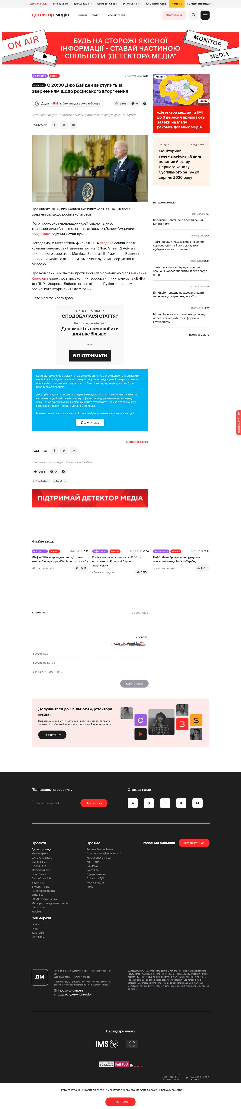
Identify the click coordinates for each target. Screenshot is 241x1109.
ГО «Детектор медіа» (199, 3)
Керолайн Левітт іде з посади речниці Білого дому (179, 222)
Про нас (93, 843)
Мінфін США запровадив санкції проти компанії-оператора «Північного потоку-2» (60, 559)
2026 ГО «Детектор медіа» (75, 994)
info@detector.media (70, 990)
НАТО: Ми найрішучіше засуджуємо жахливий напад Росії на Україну (176, 559)
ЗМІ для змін (39, 861)
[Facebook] (54, 125)
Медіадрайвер (41, 870)
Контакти (93, 870)
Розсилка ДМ (95, 882)
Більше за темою (164, 202)
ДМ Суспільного (83, 3)
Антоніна (177, 3)
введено (107, 243)
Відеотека (38, 882)
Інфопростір (39, 75)
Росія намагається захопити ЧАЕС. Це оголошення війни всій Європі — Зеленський (117, 561)
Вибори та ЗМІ (41, 886)
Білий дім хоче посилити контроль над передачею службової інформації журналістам (179, 318)
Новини (82, 15)
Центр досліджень (107, 3)
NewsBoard (39, 874)
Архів (90, 886)
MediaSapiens (60, 3)
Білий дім (61, 481)
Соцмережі (41, 918)
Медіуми (37, 911)
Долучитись (90, 423)
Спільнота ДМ (52, 735)
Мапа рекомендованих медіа (50, 903)
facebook (37, 924)
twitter (35, 928)
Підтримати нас (97, 874)
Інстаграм (38, 937)
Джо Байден (42, 481)
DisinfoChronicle (132, 3)
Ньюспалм (38, 907)
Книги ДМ (93, 861)
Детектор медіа (39, 3)
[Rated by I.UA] (136, 1066)
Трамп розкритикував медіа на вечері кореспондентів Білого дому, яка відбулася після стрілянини (178, 245)
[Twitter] (64, 125)
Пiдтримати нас (194, 843)
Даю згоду (121, 1102)
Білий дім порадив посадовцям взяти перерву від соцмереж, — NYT (178, 294)
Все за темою (197, 334)
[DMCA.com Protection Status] (106, 1066)
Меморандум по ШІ (99, 857)
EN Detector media (156, 3)
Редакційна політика (100, 849)
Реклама (92, 866)
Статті (95, 15)
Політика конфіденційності (103, 853)
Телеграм (38, 932)
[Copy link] (73, 125)
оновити (141, 636)
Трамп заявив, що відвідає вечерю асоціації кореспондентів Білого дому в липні (180, 271)
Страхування (174, 15)
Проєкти (39, 843)
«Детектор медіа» (137, 442)
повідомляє (41, 234)
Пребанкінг (39, 866)
